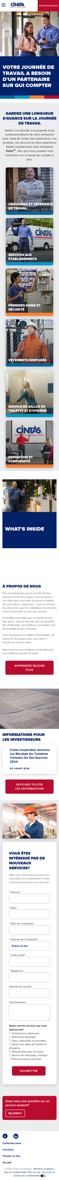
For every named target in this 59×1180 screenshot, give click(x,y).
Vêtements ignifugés (23, 1037)
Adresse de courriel (20, 986)
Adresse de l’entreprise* (24, 939)
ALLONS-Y (15, 1113)
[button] (4, 5)
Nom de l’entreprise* (22, 923)
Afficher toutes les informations (29, 786)
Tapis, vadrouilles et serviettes (28, 1040)
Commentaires (17, 1002)
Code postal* (18, 955)
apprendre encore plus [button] (29, 668)
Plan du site (34, 1172)
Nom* (14, 908)
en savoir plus (20, 768)
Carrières (8, 1149)
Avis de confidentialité (15, 1172)
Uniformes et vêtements (25, 1033)
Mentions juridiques (44, 1168)
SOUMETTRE (29, 1071)
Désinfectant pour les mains (27, 1051)
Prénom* (15, 892)
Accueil (7, 1162)
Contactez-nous (48, 5)
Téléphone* (17, 971)
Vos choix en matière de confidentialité (34, 1173)
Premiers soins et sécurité (26, 1059)
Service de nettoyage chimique (29, 1055)
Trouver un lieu (11, 1156)
